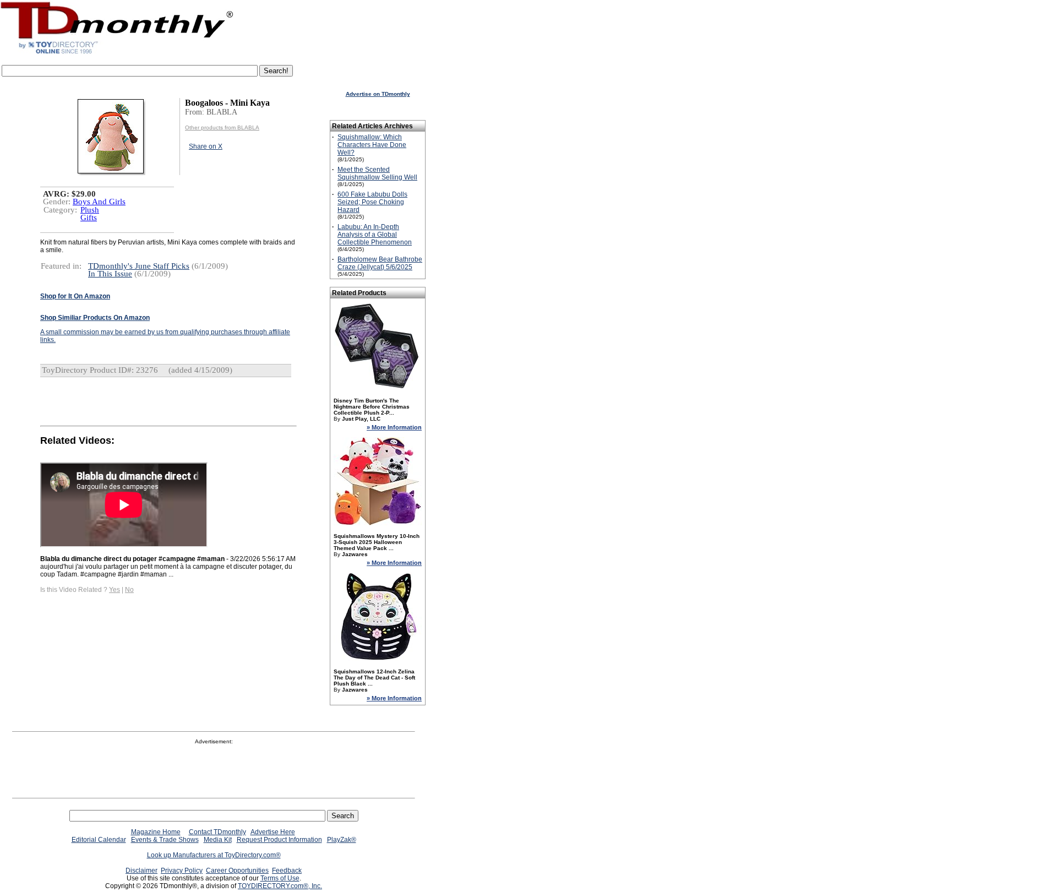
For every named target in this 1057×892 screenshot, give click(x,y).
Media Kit (218, 840)
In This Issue (110, 273)
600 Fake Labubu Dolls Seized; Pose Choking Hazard (372, 202)
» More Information (394, 427)
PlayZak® (341, 840)
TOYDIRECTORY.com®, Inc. (280, 886)
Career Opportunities (237, 870)
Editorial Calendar (99, 840)
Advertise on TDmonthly (378, 94)
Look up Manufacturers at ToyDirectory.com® (214, 855)
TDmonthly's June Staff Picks (138, 266)
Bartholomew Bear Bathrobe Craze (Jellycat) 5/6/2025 (379, 263)
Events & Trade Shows (165, 840)
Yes (114, 590)
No (129, 590)
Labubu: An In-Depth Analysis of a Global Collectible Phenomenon (374, 234)
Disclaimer (141, 870)
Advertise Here (272, 832)
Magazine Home (156, 832)
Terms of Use (279, 878)
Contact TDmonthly (217, 832)
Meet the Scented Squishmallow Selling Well (377, 173)
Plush (89, 209)
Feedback (287, 870)
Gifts (88, 217)
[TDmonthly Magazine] (117, 53)
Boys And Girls (99, 201)
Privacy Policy (182, 870)
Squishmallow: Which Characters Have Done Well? (371, 144)
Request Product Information (279, 840)
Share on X (205, 146)
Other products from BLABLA (222, 127)
